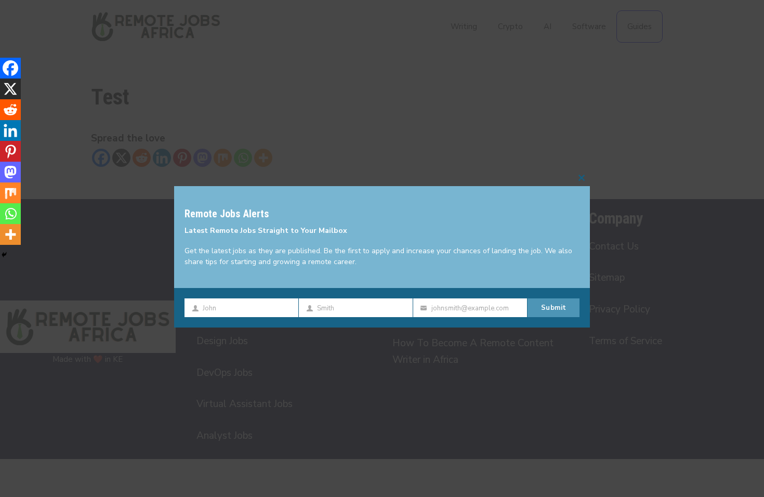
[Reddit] (10, 109)
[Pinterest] (10, 151)
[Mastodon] (10, 172)
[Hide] (4, 255)
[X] (10, 89)
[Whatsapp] (10, 213)
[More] (10, 234)
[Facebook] (10, 68)
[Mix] (10, 192)
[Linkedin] (10, 130)
